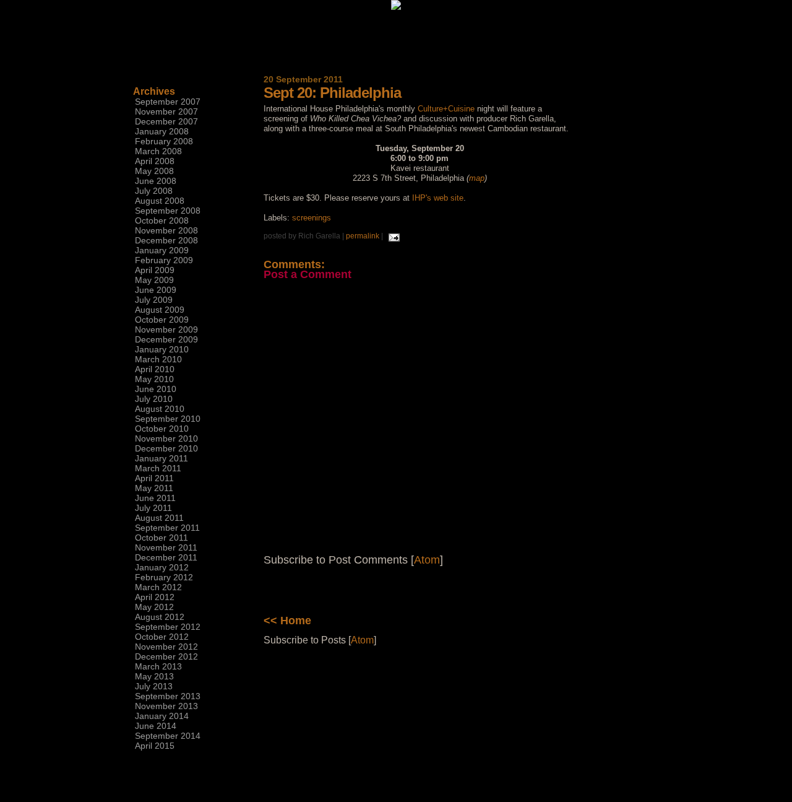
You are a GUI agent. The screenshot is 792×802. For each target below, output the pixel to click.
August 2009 (159, 310)
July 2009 (154, 300)
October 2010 (162, 429)
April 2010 (154, 369)
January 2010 (162, 349)
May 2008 (154, 171)
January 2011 (161, 458)
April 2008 (154, 161)
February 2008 (164, 141)
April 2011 (154, 478)
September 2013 (167, 696)
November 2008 (166, 230)
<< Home (287, 620)
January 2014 (162, 716)
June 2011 (155, 498)
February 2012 (164, 577)
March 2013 (158, 666)
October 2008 (162, 220)
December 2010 (166, 448)
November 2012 (166, 647)
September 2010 (167, 419)
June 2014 (155, 726)
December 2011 (166, 557)
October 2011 (161, 538)
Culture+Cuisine (446, 108)
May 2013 (154, 676)
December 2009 (166, 339)
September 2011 (167, 528)
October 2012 (162, 637)
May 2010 (154, 379)
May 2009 (154, 280)
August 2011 (159, 518)
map (476, 178)
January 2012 (162, 567)
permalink (362, 236)
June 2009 (155, 290)
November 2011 (166, 547)
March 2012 (158, 587)
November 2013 (166, 706)
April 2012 (154, 597)
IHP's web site (437, 198)
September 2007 (167, 102)
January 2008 (162, 131)
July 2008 (154, 191)
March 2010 (158, 359)
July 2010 (154, 399)
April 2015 (154, 746)
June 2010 (155, 389)
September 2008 (167, 211)
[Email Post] (392, 236)
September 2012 (167, 627)
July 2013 (154, 686)
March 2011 (158, 468)
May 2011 (154, 488)
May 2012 (154, 607)
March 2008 (158, 151)
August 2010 (159, 409)
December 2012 (166, 656)
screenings (311, 217)
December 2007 (166, 121)
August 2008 (159, 201)
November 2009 (166, 329)
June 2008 (155, 181)
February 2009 (164, 260)
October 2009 (162, 320)
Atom (427, 560)
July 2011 (153, 508)
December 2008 (166, 240)
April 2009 (154, 270)
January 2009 (162, 250)
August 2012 (159, 617)
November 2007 (166, 111)
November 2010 (166, 438)
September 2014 (167, 736)
